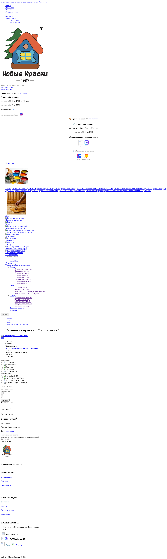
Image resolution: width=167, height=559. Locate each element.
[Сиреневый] (9, 367)
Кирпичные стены (22, 271)
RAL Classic (14, 261)
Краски (8, 189)
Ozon (78, 159)
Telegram (80, 145)
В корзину (5, 400)
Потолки (13, 310)
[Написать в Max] (14, 110)
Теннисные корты (17, 308)
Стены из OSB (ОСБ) (23, 281)
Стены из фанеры (21, 275)
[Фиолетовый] (10, 362)
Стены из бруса (21, 283)
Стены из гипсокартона (24, 269)
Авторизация (15, 20)
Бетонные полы (21, 287)
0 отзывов (8, 343)
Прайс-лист (9, 8)
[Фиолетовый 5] (10, 372)
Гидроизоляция (11, 236)
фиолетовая (9, 431)
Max (86, 145)
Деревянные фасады (22, 300)
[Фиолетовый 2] (10, 365)
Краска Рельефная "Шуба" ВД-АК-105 (98, 189)
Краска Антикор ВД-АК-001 (72, 189)
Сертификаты (11, 2)
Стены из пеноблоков (23, 277)
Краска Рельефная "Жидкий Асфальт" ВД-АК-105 (133, 189)
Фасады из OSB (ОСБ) (23, 302)
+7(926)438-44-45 (7, 87)
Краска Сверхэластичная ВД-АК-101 (136, 191)
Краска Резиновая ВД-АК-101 (23, 189)
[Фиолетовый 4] (10, 369)
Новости (8, 10)
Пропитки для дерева (13, 220)
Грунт (7, 224)
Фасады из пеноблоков (23, 304)
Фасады (13, 296)
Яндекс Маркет (86, 159)
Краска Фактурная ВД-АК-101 (26, 191)
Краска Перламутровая (94, 191)
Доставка (26, 2)
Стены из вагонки (22, 273)
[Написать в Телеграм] (2, 539)
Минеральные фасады (23, 298)
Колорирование (11, 255)
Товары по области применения (17, 265)
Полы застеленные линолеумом (27, 294)
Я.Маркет (20, 545)
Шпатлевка (9, 240)
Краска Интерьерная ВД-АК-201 (47, 189)
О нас (3, 2)
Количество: (5, 391)
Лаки (7, 216)
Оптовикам (43, 2)
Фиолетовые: (6, 360)
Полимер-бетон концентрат (16, 249)
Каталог (11, 163)
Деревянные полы (22, 289)
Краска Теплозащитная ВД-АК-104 (52, 191)
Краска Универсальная (113, 191)
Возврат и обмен (11, 12)
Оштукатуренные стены (24, 279)
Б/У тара (8, 244)
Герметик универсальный (15, 228)
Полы (12, 285)
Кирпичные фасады (22, 306)
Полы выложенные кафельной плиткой (30, 292)
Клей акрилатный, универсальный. (19, 232)
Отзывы (8, 263)
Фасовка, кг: (6, 374)
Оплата (8, 6)
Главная (8, 318)
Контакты (34, 2)
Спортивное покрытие (14, 253)
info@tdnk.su (22, 93)
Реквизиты (5, 514)
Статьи (19, 2)
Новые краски (15, 259)
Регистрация (15, 22)
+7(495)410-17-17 (7, 89)
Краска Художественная (75, 191)
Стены (12, 267)
